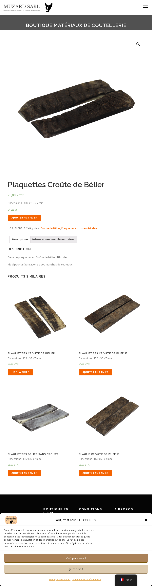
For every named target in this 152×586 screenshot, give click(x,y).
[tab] (20, 239)
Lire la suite (20, 372)
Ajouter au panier (24, 217)
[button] (146, 520)
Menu (145, 7)
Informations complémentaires (53, 239)
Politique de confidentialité (86, 579)
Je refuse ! (76, 569)
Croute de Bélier (50, 228)
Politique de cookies (59, 579)
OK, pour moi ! (76, 558)
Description (20, 239)
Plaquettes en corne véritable (79, 228)
